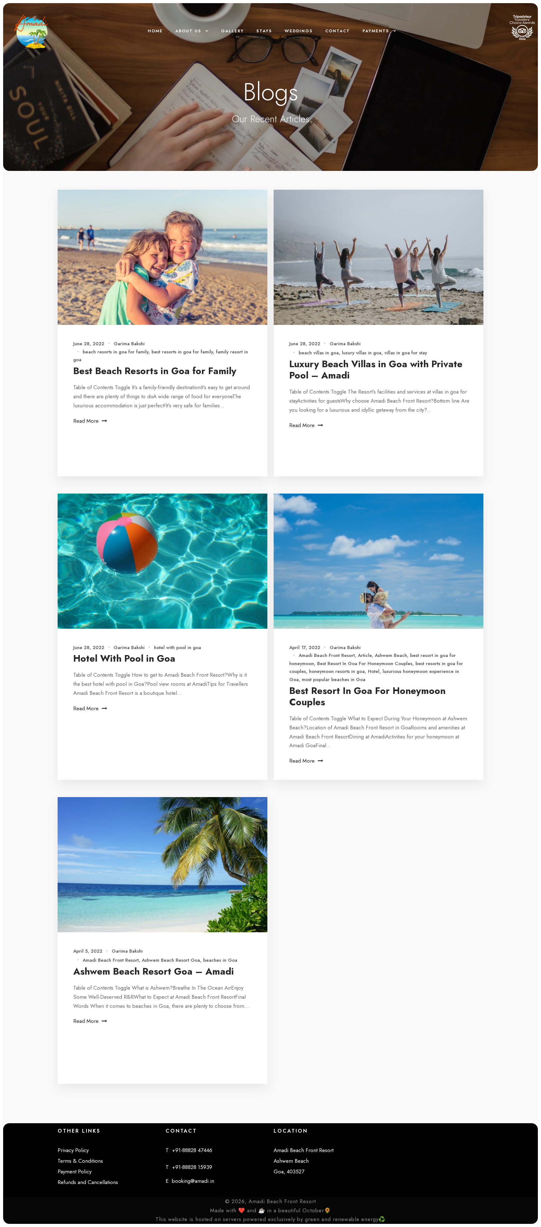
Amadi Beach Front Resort (327, 655)
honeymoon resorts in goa (337, 671)
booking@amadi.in (193, 1181)
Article (365, 655)
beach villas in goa (319, 352)
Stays (264, 31)
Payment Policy (74, 1171)
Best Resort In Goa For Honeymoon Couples (364, 663)
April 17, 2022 (304, 647)
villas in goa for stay (405, 352)
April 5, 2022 (87, 951)
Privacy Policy (73, 1150)
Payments (376, 31)
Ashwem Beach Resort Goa (171, 960)
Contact (337, 31)
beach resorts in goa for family (115, 351)
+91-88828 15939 (192, 1167)
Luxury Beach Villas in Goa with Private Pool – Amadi (375, 369)
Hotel (373, 671)
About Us (188, 31)
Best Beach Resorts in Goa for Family (154, 371)
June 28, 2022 (88, 343)
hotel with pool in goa (177, 647)
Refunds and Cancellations (88, 1182)
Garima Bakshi (129, 343)
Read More (86, 421)
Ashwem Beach (391, 655)
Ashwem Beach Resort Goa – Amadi (153, 971)
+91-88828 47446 (192, 1150)
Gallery (232, 31)
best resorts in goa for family (182, 351)
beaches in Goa (220, 960)
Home (155, 31)
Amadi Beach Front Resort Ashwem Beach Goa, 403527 (303, 1160)
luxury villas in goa (361, 352)
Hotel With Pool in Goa (124, 658)
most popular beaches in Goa (333, 679)
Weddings (299, 31)
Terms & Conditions (80, 1161)
